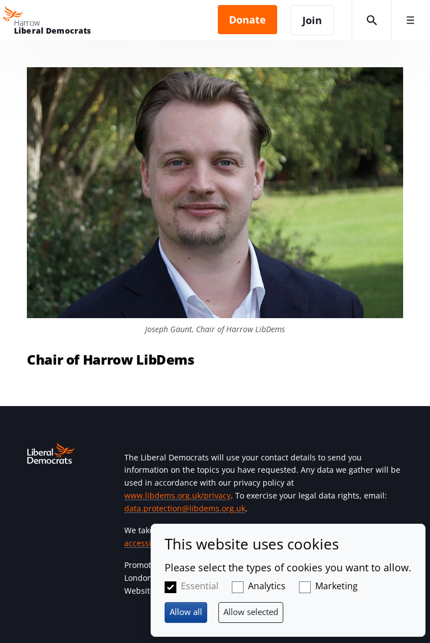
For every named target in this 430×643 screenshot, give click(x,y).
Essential (199, 586)
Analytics (267, 586)
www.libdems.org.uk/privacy (177, 495)
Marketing (336, 586)
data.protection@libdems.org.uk (184, 508)
